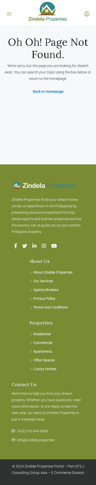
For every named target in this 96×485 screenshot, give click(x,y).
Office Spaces (44, 360)
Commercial (42, 343)
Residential (42, 334)
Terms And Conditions (50, 307)
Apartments (42, 351)
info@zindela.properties (36, 440)
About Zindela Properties (52, 272)
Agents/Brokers (45, 290)
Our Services (43, 281)
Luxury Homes (44, 369)
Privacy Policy (44, 298)
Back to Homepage (48, 91)
